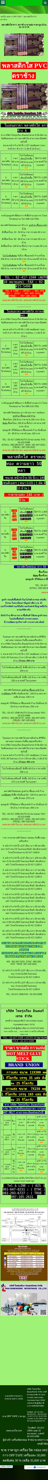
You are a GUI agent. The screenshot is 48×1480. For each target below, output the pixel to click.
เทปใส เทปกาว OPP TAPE (11, 17)
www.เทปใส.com (10, 1031)
